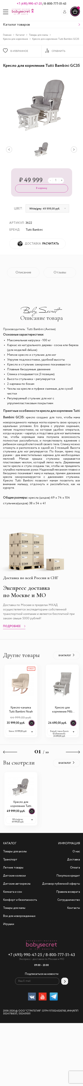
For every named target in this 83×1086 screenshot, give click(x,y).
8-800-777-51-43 (55, 4)
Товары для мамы (38, 35)
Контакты (73, 908)
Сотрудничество (68, 900)
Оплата (75, 867)
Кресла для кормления (15, 39)
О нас (76, 851)
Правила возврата (68, 891)
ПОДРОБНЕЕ (12, 626)
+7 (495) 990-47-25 (29, 4)
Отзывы (60, 272)
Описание (23, 272)
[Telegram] (53, 997)
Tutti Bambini (34, 229)
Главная (7, 35)
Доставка (73, 859)
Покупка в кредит (68, 875)
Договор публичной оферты (61, 883)
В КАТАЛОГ (65, 655)
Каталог (20, 35)
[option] (41, 149)
